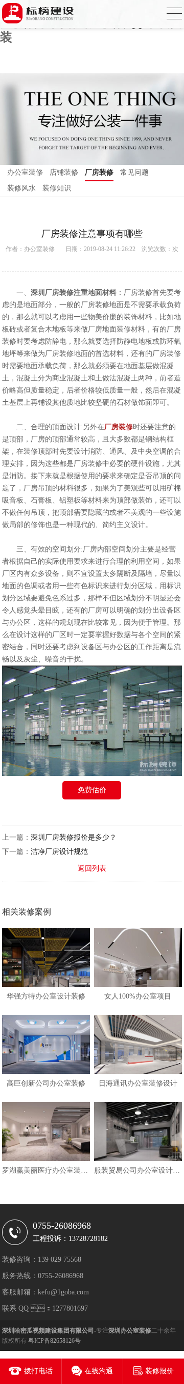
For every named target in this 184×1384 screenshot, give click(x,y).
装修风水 (21, 188)
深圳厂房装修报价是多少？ (74, 837)
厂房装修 (99, 172)
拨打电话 (38, 1371)
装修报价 (159, 1371)
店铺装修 (64, 172)
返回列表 (92, 868)
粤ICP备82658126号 (54, 1340)
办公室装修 (25, 172)
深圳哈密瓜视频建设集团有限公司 (48, 1330)
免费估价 (92, 790)
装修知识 (56, 188)
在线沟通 (98, 1371)
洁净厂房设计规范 (59, 851)
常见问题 (134, 172)
